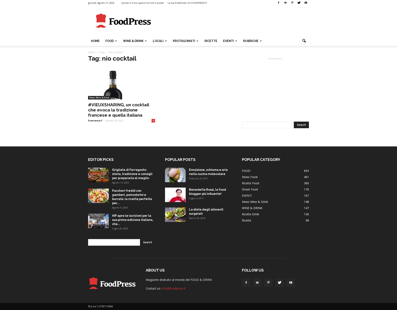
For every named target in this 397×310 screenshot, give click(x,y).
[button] (304, 41)
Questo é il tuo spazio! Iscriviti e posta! (142, 2)
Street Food (250, 189)
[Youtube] (306, 3)
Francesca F (95, 120)
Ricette (246, 220)
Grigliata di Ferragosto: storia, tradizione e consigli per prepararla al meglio (132, 174)
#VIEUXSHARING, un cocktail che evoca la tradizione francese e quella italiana (118, 110)
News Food (249, 177)
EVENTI (228, 41)
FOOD (109, 41)
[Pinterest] (292, 3)
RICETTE (210, 41)
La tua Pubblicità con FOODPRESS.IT (187, 2)
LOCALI (158, 41)
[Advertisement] (233, 21)
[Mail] (285, 3)
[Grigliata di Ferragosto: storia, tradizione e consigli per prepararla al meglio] (98, 175)
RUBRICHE (250, 41)
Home (95, 41)
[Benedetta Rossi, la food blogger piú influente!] (175, 195)
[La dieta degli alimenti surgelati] (175, 214)
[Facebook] (278, 3)
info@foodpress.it (173, 288)
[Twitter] (299, 3)
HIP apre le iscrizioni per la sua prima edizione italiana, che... (132, 220)
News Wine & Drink (99, 97)
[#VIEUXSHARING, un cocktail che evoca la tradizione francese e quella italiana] (121, 82)
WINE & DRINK (133, 41)
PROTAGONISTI (184, 41)
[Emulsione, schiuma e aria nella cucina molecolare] (175, 175)
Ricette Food (250, 183)
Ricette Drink (250, 214)
